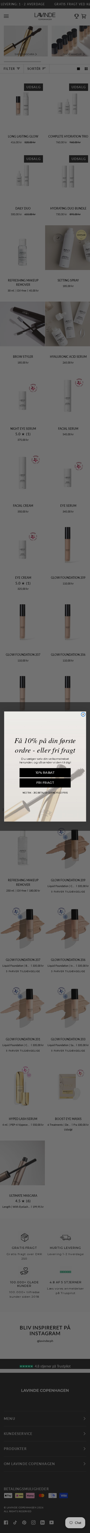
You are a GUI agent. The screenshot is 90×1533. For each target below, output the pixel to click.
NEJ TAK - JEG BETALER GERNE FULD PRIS (45, 793)
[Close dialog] (83, 714)
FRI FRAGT (45, 783)
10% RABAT (45, 772)
